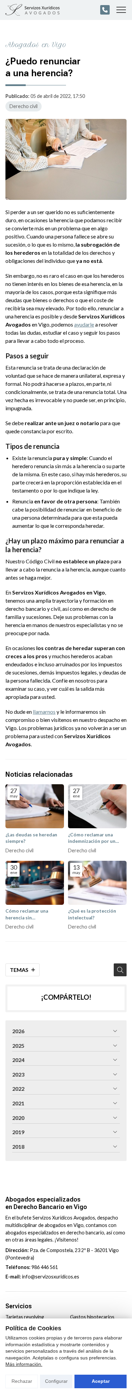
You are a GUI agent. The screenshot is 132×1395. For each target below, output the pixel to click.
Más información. (23, 1364)
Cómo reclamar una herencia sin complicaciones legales (30, 914)
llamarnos (44, 711)
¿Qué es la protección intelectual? (92, 914)
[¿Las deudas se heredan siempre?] (34, 806)
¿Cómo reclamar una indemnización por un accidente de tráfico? (91, 838)
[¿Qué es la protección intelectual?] (97, 883)
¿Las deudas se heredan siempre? (31, 838)
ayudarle (84, 324)
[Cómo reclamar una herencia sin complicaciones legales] (34, 883)
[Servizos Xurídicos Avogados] (32, 10)
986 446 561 (44, 1267)
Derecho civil (23, 106)
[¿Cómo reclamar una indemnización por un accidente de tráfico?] (97, 806)
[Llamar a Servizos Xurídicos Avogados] (105, 10)
